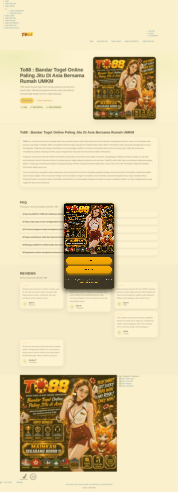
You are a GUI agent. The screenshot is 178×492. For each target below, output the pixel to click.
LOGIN (89, 261)
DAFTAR (89, 270)
